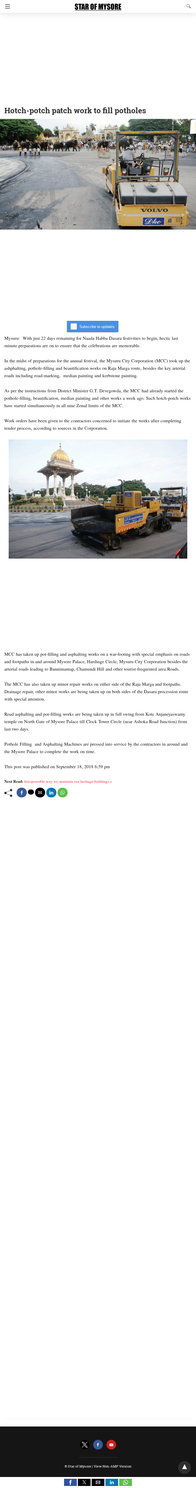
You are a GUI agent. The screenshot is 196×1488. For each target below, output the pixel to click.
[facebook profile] (98, 1445)
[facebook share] (22, 792)
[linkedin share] (51, 792)
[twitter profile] (85, 1445)
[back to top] (184, 1467)
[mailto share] (40, 792)
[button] (70, 1482)
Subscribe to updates (97, 326)
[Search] (187, 6)
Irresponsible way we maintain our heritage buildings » (68, 781)
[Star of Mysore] (98, 4)
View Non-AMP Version (112, 1466)
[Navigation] (6, 6)
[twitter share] (31, 792)
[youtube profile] (111, 1445)
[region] (98, 58)
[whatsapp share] (62, 792)
